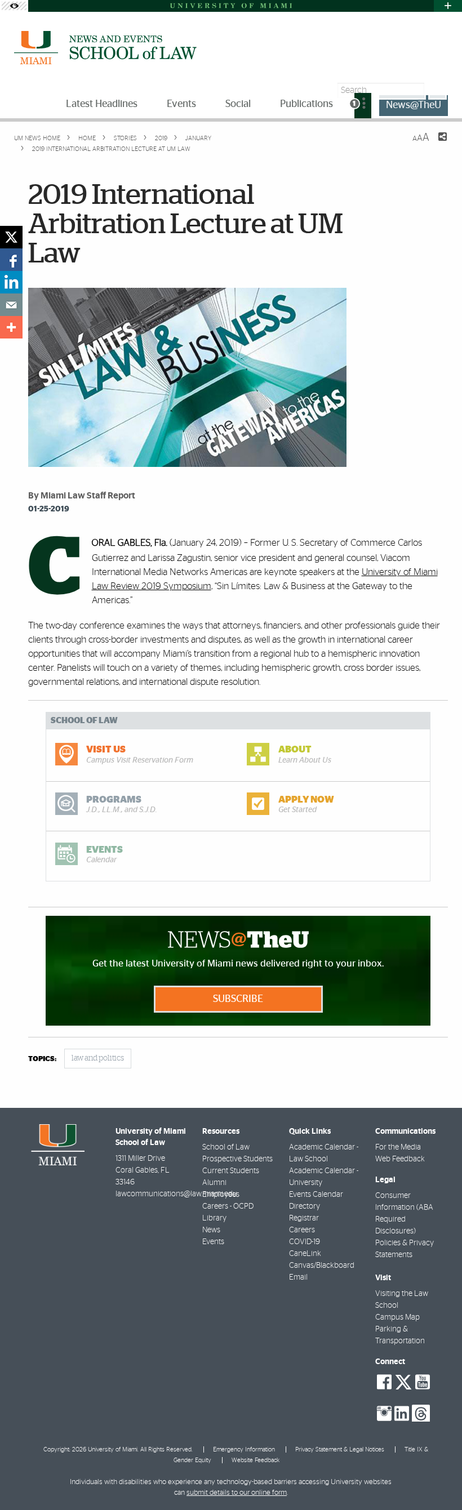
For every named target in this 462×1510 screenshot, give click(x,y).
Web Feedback (400, 1159)
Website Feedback (255, 1460)
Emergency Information (244, 1449)
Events (213, 1242)
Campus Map (397, 1317)
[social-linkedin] (401, 1414)
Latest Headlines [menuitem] (101, 104)
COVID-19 (304, 1242)
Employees (220, 1195)
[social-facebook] (384, 1382)
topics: (42, 1059)
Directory (304, 1206)
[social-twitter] (403, 1381)
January (197, 138)
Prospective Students (237, 1159)
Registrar (304, 1218)
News (211, 1230)
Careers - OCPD (228, 1206)
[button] (438, 1479)
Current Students (230, 1171)
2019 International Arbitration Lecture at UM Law (111, 149)
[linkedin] (11, 282)
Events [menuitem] (181, 104)
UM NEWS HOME (37, 138)
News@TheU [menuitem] (413, 105)
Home (86, 138)
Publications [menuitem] (306, 104)
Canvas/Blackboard (321, 1266)
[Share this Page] (435, 143)
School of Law (226, 1147)
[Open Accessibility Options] (14, 6)
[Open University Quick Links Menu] (448, 6)
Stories (124, 138)
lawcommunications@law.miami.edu (176, 1194)
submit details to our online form (236, 1492)
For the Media (398, 1147)
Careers (302, 1230)
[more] (11, 327)
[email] (11, 304)
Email (298, 1277)
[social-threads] (421, 1413)
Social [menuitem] (238, 104)
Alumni (214, 1183)
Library (214, 1218)
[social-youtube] (422, 1382)
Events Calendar (316, 1195)
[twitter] (11, 237)
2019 (160, 138)
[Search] (437, 90)
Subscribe (238, 999)
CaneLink (305, 1254)
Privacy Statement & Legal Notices (339, 1449)
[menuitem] (362, 105)
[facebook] (11, 259)
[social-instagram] (384, 1414)
